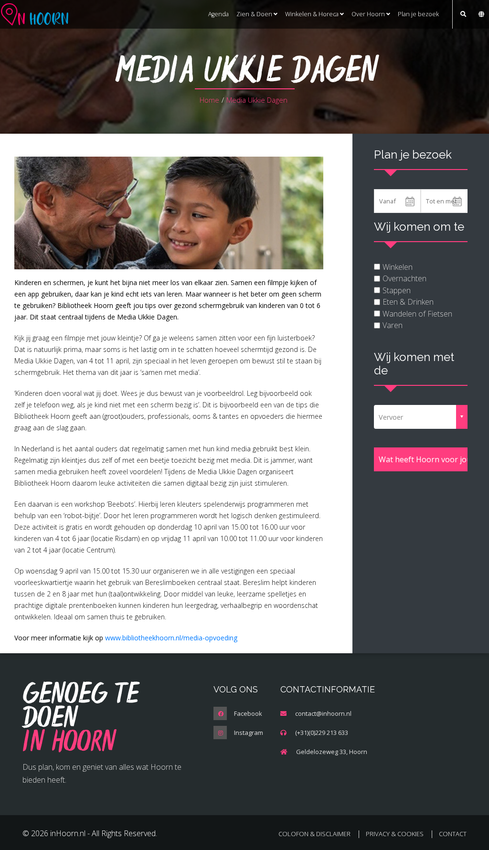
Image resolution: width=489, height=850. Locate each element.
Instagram (248, 732)
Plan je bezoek (418, 14)
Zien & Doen (255, 14)
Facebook (248, 713)
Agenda (218, 14)
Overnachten (404, 278)
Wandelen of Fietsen (417, 313)
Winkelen (398, 267)
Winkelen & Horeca (312, 14)
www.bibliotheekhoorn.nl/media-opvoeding (171, 637)
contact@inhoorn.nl (323, 713)
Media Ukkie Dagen (256, 100)
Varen (393, 325)
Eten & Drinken (408, 302)
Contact (453, 833)
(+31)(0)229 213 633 (321, 732)
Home (209, 100)
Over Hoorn (368, 14)
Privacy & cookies (395, 833)
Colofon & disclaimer (314, 833)
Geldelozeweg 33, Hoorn (331, 751)
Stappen (397, 290)
